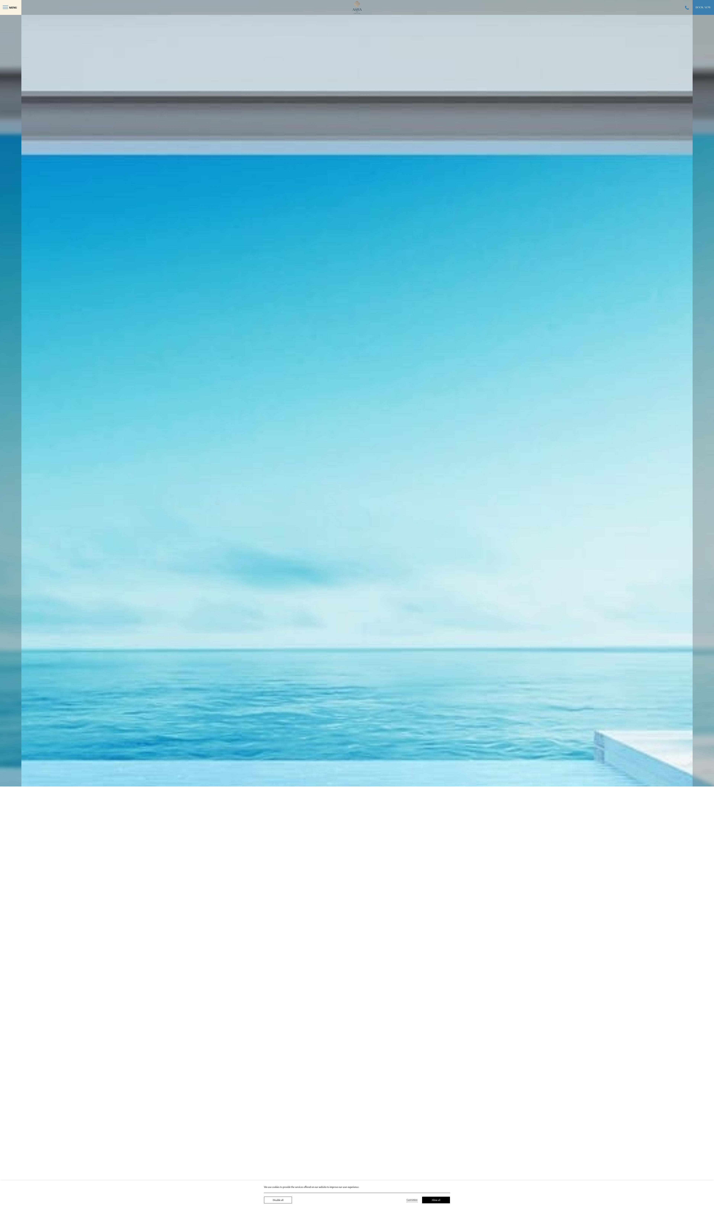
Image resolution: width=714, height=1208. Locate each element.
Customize (412, 1199)
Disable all (278, 1200)
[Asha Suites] (357, 7)
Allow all (436, 1200)
